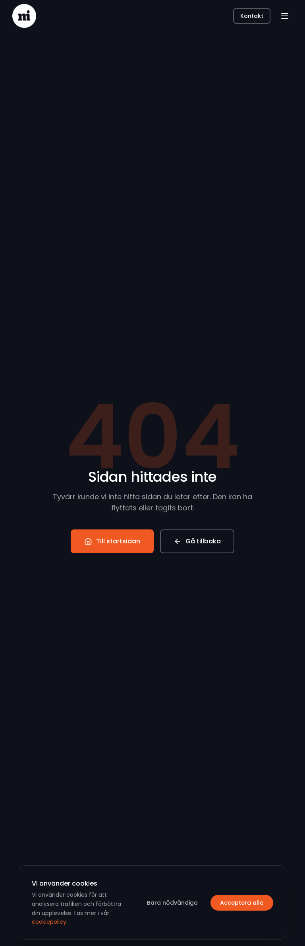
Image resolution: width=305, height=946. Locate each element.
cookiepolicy (49, 922)
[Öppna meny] (285, 16)
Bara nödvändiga (172, 903)
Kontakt (251, 16)
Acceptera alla (242, 903)
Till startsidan (118, 541)
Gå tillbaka (203, 541)
